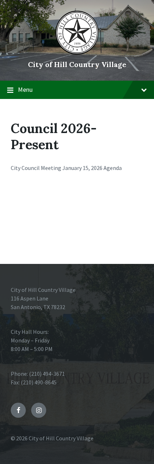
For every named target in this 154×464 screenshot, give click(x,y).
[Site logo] (77, 52)
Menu (25, 89)
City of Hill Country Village (77, 64)
